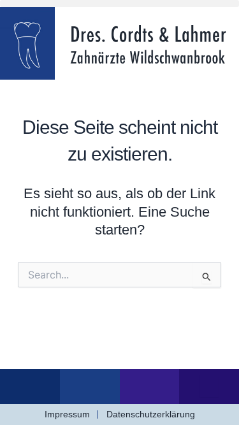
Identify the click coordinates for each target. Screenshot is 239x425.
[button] (119, 3)
